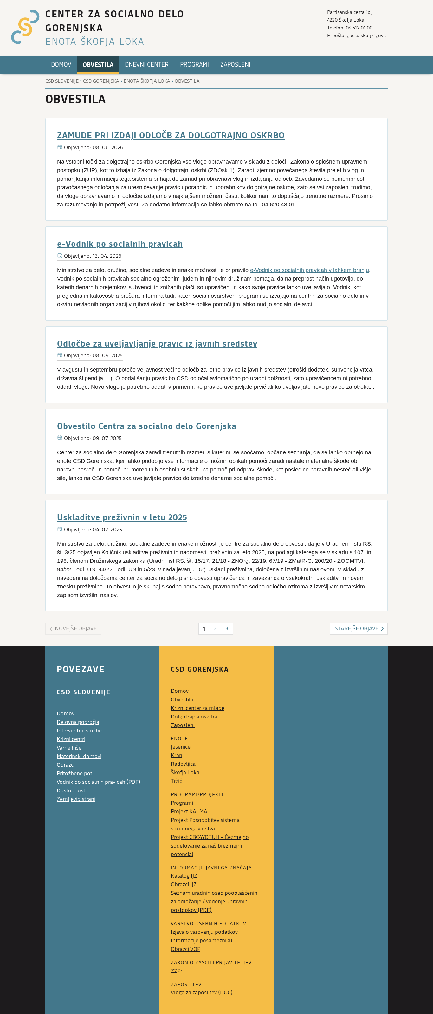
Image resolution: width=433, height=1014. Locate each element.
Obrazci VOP (185, 949)
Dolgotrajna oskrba (194, 716)
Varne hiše (69, 747)
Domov (65, 713)
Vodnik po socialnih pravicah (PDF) (98, 782)
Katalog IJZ (184, 876)
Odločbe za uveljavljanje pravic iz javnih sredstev (157, 343)
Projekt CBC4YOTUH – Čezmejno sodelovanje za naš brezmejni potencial (210, 846)
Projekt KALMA (189, 811)
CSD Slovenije (62, 81)
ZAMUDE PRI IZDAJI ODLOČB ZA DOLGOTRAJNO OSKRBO (171, 135)
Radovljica (183, 764)
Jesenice (181, 747)
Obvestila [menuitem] (98, 64)
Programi (182, 803)
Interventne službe (79, 730)
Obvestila (187, 81)
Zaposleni (183, 725)
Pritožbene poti (75, 773)
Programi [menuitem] (194, 64)
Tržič (176, 781)
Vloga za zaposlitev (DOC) (202, 992)
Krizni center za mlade (197, 708)
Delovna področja (78, 722)
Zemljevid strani (76, 799)
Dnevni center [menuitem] (147, 64)
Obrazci (66, 765)
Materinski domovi (79, 756)
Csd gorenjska (101, 81)
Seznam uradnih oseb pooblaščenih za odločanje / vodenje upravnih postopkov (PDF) (214, 901)
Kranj (177, 755)
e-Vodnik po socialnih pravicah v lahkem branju (309, 270)
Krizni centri (71, 739)
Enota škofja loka (147, 81)
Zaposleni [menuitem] (235, 64)
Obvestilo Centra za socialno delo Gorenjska (146, 425)
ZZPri (177, 971)
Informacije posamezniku (201, 940)
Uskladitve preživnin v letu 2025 (122, 517)
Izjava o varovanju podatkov (204, 932)
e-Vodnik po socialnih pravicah (120, 243)
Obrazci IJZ (184, 884)
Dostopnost (71, 790)
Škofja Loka (185, 772)
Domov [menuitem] (61, 64)
